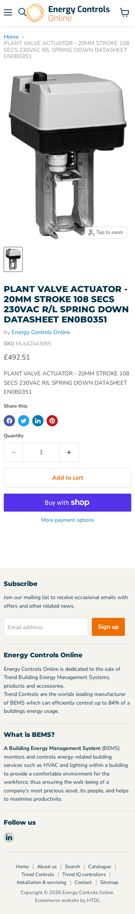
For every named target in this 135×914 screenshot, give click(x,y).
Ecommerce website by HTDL (67, 900)
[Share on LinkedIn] (38, 420)
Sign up (108, 627)
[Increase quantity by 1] (69, 452)
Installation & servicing (41, 882)
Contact (83, 882)
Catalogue (99, 866)
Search (72, 866)
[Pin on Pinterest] (52, 420)
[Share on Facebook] (9, 420)
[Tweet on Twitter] (23, 420)
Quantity (14, 436)
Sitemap (109, 882)
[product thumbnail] (13, 259)
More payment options (67, 520)
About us (47, 866)
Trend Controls (37, 874)
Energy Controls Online (41, 332)
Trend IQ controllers (84, 874)
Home (11, 37)
